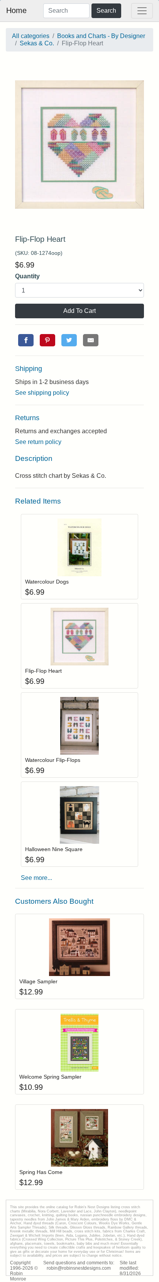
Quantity (27, 276)
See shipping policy (42, 392)
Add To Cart (79, 311)
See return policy (38, 442)
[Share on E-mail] (90, 340)
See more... (36, 878)
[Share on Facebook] (26, 340)
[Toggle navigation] (142, 10)
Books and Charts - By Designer (101, 36)
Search (106, 10)
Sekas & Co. (37, 43)
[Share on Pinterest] (47, 340)
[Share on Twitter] (69, 340)
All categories (30, 36)
